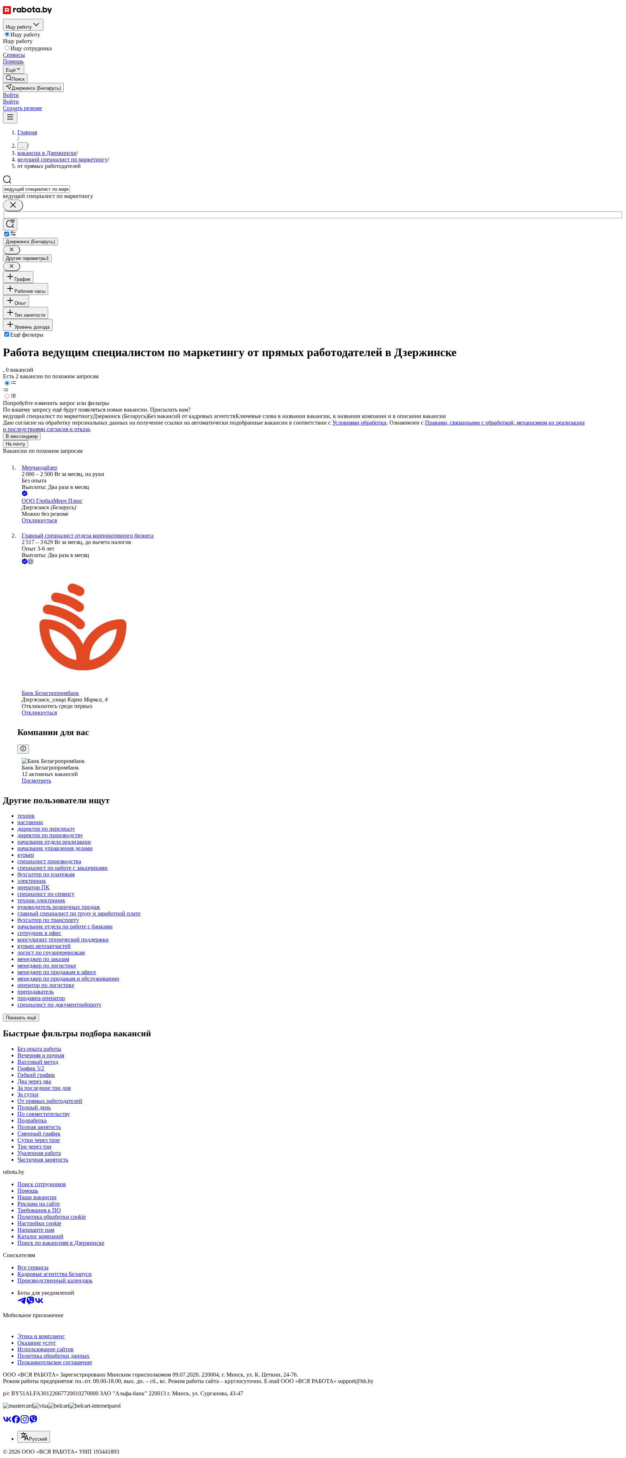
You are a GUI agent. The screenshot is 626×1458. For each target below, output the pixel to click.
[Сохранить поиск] (10, 225)
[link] (15, 78)
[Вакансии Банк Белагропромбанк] (320, 628)
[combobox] (36, 189)
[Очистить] (13, 205)
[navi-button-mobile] (10, 117)
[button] (11, 95)
